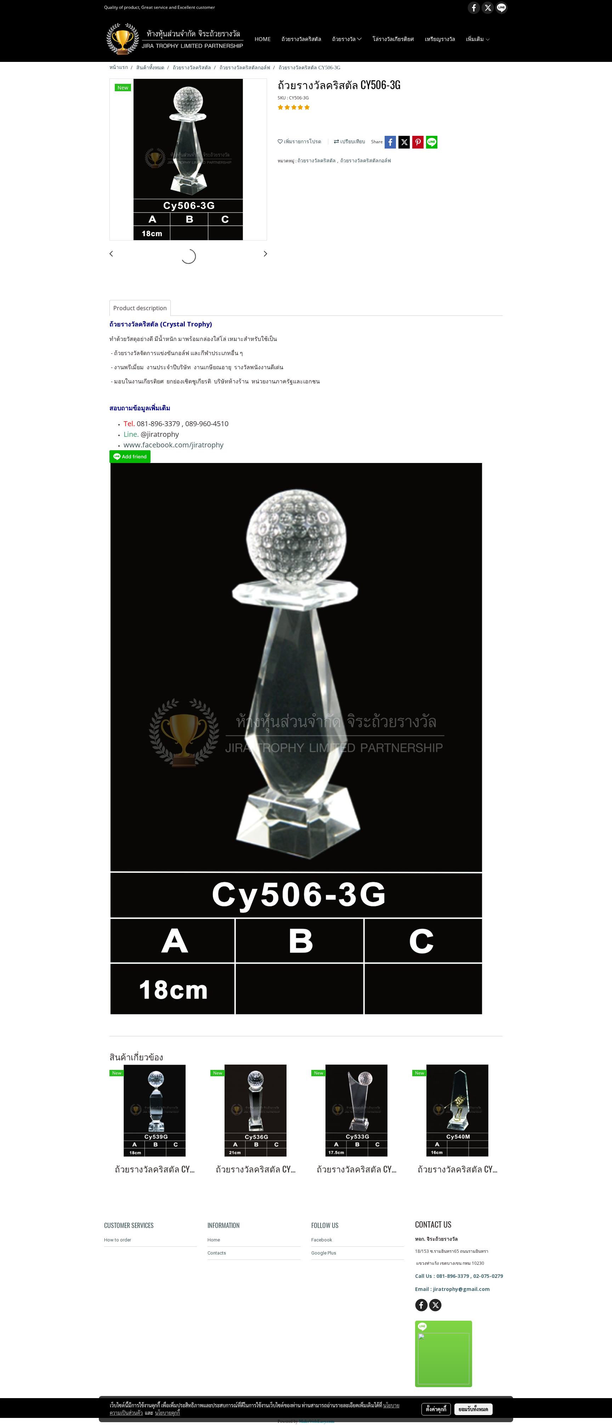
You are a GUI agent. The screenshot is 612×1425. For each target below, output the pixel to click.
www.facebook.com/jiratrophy (173, 445)
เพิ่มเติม (475, 38)
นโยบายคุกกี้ (167, 1412)
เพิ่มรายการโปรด (302, 141)
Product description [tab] (140, 308)
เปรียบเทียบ (352, 141)
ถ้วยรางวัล (344, 38)
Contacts (217, 1253)
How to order (117, 1239)
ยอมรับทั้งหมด (473, 1409)
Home (214, 1239)
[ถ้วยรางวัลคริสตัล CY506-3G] (188, 160)
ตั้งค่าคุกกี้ (436, 1409)
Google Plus (323, 1253)
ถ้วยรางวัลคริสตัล (301, 38)
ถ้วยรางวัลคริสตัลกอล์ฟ (365, 160)
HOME (263, 38)
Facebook (321, 1239)
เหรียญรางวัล (440, 38)
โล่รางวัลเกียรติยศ (393, 38)
